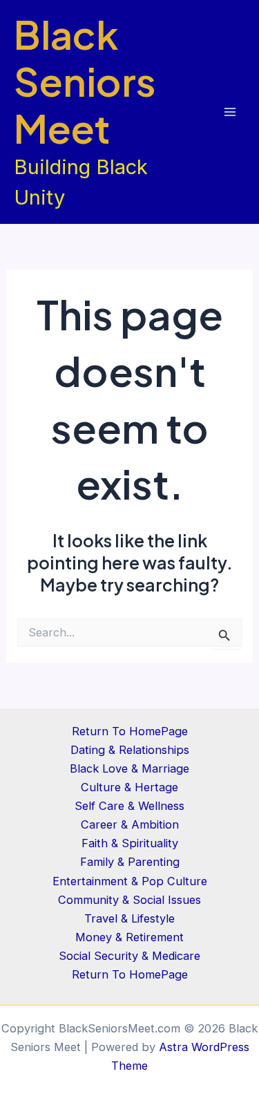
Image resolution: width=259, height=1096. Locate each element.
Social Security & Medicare (129, 956)
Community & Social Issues (129, 900)
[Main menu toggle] (229, 112)
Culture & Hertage (129, 787)
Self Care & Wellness (129, 806)
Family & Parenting (130, 862)
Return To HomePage (130, 731)
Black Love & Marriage (129, 768)
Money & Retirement (129, 937)
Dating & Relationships (129, 750)
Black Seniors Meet (85, 81)
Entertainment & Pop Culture (129, 881)
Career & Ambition (130, 824)
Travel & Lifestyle (129, 918)
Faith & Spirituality (129, 843)
